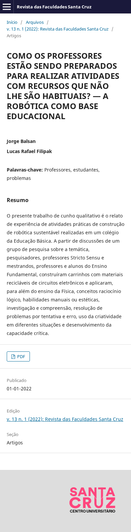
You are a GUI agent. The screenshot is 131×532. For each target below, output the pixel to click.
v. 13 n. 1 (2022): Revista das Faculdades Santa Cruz (57, 29)
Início (12, 22)
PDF (20, 356)
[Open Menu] (6, 6)
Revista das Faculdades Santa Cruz (54, 7)
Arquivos (35, 22)
